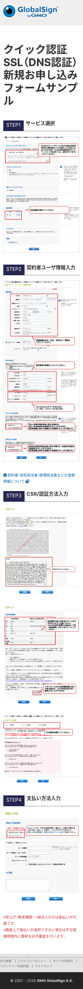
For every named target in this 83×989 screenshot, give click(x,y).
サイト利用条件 (63, 961)
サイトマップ (43, 966)
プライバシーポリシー (32, 961)
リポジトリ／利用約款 (14, 966)
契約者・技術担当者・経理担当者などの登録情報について (39, 478)
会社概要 (6, 961)
